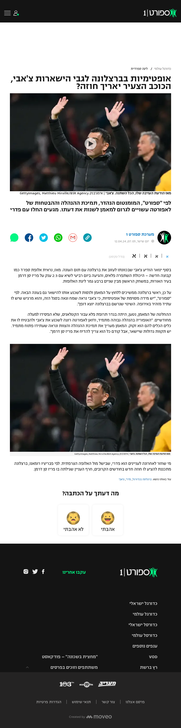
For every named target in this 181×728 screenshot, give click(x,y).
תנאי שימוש (81, 702)
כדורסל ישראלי (142, 624)
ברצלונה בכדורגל (142, 479)
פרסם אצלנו (135, 702)
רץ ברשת (148, 667)
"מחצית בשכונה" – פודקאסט (70, 656)
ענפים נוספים (144, 646)
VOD (153, 656)
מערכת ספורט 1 (140, 234)
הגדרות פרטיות (48, 702)
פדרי (128, 479)
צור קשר (108, 702)
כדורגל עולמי (162, 69)
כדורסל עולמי (144, 635)
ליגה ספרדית (139, 69)
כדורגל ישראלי (143, 603)
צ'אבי (121, 479)
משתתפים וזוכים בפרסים (74, 667)
